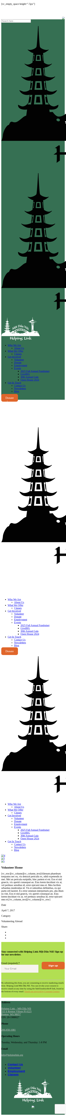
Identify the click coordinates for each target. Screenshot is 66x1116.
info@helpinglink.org (12, 9)
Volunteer (14, 1067)
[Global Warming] (3, 858)
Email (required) (10, 963)
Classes (13, 1074)
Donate (9, 397)
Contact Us (15, 1064)
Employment (16, 1071)
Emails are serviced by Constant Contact (42, 991)
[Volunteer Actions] (3, 855)
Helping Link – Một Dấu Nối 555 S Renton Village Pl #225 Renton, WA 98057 (16, 1011)
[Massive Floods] (2, 861)
